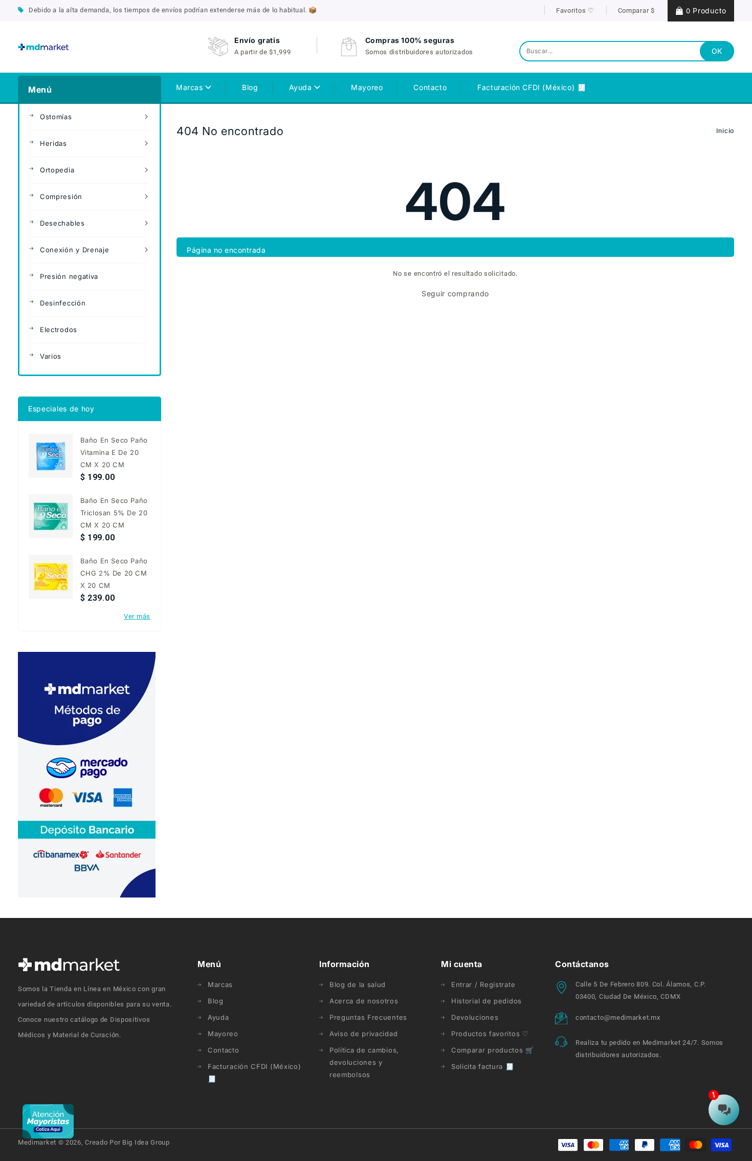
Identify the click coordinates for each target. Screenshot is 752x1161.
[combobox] (626, 51)
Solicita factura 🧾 (482, 1066)
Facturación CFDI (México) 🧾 (254, 1072)
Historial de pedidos (486, 1001)
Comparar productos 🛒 (492, 1050)
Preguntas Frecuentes (368, 1017)
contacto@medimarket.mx (618, 1017)
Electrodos (58, 329)
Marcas (190, 87)
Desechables (62, 223)
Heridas (53, 143)
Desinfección (62, 303)
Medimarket (37, 1142)
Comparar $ (636, 10)
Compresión (61, 196)
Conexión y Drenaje (74, 250)
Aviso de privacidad (363, 1033)
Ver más (137, 616)
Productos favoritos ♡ (490, 1033)
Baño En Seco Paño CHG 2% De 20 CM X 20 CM (114, 573)
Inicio (725, 131)
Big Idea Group (146, 1142)
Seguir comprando (455, 293)
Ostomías (56, 117)
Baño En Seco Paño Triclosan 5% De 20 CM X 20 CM (114, 512)
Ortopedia (57, 170)
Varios (50, 356)
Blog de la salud (357, 984)
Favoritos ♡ (575, 10)
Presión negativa (69, 276)
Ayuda (302, 87)
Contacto (223, 1050)
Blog (216, 1001)
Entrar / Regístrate (483, 984)
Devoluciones (474, 1017)
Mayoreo (223, 1033)
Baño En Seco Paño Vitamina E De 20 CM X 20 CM (114, 452)
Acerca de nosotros (364, 1001)
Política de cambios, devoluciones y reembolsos (364, 1062)
